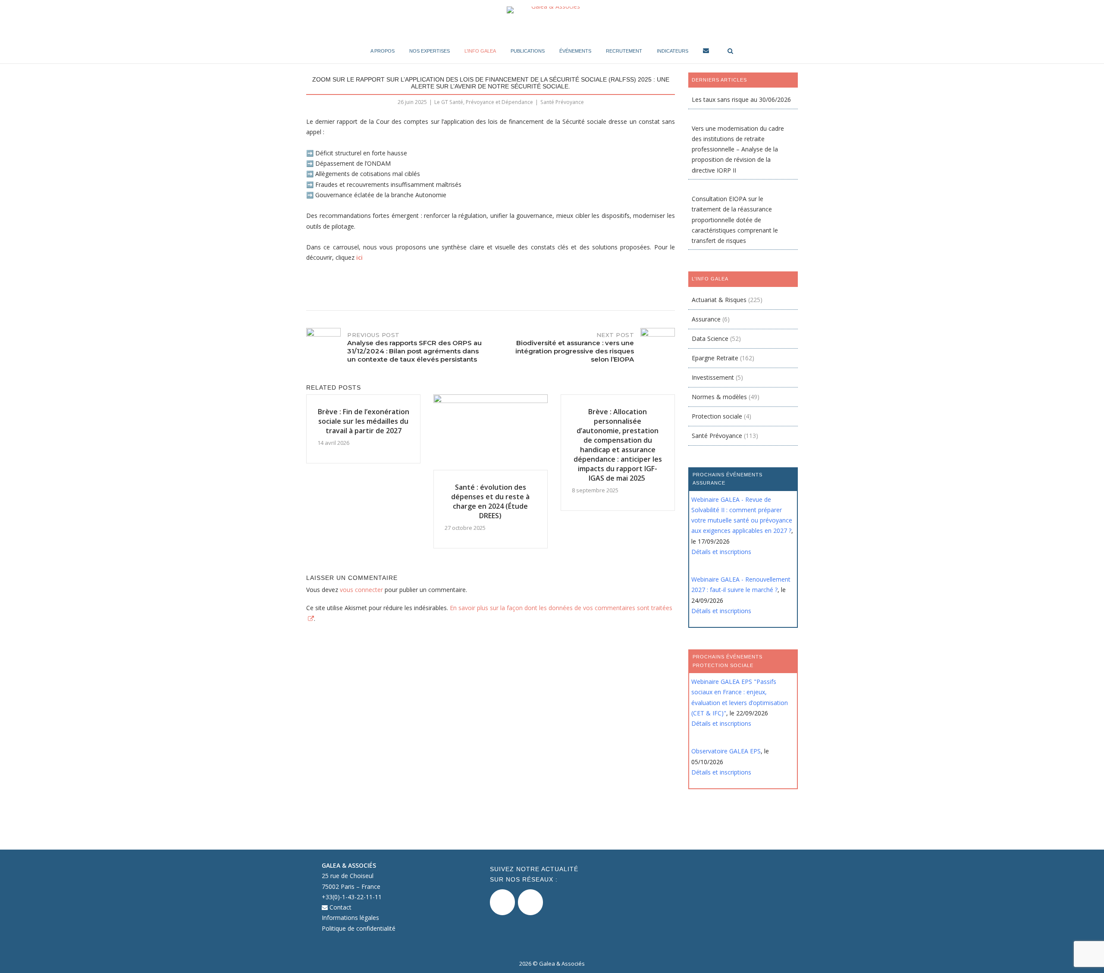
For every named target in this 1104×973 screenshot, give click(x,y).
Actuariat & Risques (719, 300)
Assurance (706, 319)
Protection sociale (717, 416)
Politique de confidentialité (358, 928)
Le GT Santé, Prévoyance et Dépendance (483, 102)
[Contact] (706, 52)
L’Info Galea (480, 51)
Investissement (713, 377)
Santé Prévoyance (562, 102)
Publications (528, 51)
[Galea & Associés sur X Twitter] (502, 902)
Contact (339, 907)
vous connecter (361, 590)
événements (575, 51)
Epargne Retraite (715, 358)
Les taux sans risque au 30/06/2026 (741, 99)
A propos (382, 51)
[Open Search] (730, 51)
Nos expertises (429, 51)
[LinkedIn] (530, 902)
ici (359, 257)
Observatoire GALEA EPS (726, 751)
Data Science (710, 338)
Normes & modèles (719, 397)
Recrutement (624, 51)
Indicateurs (672, 51)
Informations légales (350, 917)
